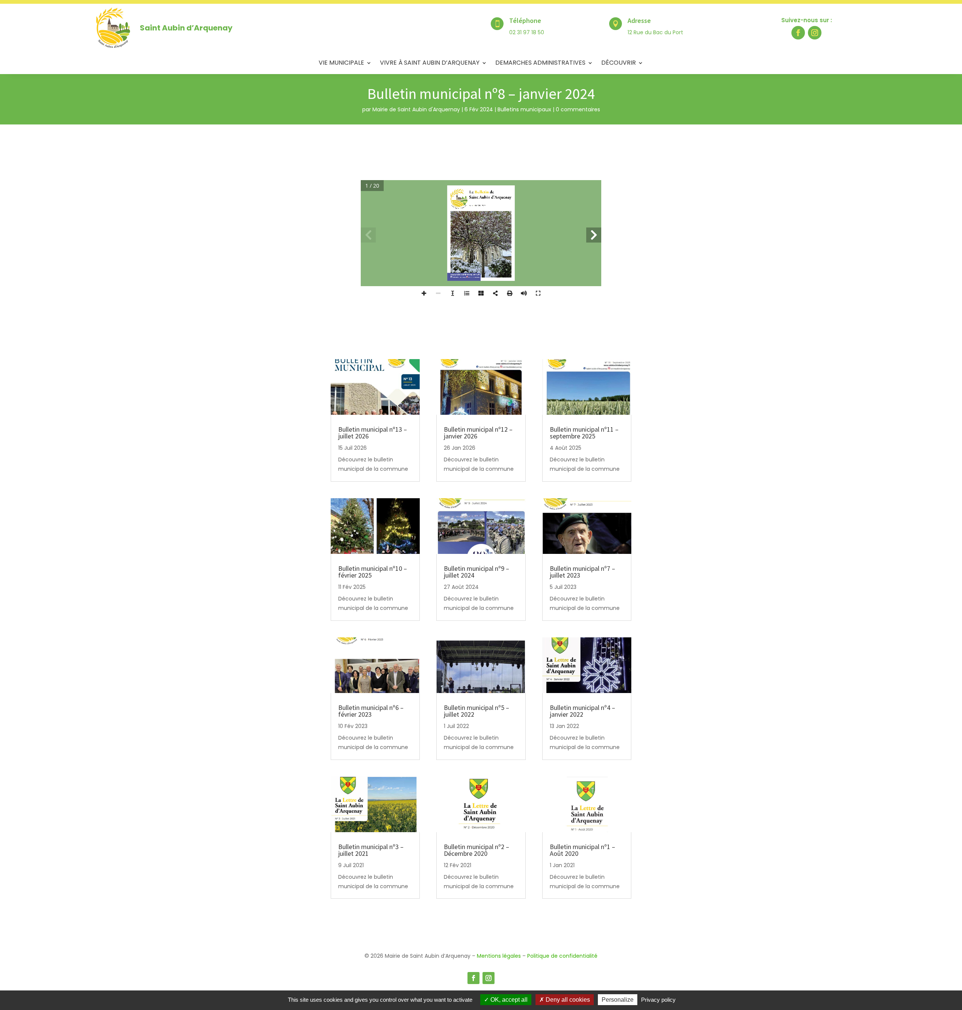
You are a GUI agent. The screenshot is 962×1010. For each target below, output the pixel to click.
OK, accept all (508, 999)
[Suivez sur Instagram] (814, 32)
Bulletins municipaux (524, 109)
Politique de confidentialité (562, 956)
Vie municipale (341, 63)
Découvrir (618, 63)
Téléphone (525, 20)
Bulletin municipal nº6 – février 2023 (371, 711)
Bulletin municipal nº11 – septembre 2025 (584, 432)
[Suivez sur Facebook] (798, 32)
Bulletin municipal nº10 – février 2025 (372, 571)
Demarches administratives (540, 63)
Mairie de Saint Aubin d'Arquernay (416, 109)
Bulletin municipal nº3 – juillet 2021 (371, 850)
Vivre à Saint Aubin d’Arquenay (429, 63)
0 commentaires (578, 109)
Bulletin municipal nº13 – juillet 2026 (372, 432)
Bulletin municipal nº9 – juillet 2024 (476, 571)
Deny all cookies (567, 999)
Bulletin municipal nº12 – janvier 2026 (478, 432)
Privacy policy (658, 999)
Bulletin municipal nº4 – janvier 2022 (582, 711)
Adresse (639, 20)
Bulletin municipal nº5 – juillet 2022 (476, 711)
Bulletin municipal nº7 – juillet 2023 (582, 571)
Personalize (618, 999)
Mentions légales (499, 956)
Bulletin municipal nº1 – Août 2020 (582, 850)
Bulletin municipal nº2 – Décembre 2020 (476, 850)
